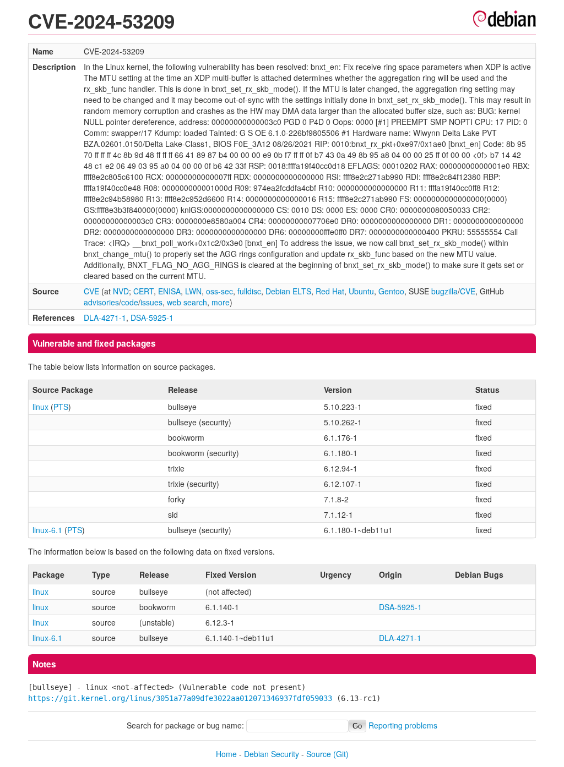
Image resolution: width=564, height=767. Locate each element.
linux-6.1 (47, 529)
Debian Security (271, 753)
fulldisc (249, 291)
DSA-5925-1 (152, 317)
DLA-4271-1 (105, 317)
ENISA (169, 291)
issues (151, 302)
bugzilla (444, 291)
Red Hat (330, 291)
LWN (193, 291)
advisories (101, 302)
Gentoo (391, 291)
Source (318, 753)
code (129, 302)
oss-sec (219, 291)
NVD (121, 291)
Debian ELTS (288, 291)
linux (40, 406)
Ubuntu (361, 291)
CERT (143, 291)
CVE (91, 291)
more (221, 302)
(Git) (341, 753)
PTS (60, 406)
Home (226, 753)
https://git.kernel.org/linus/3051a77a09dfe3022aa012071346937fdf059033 (180, 698)
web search (187, 302)
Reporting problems (402, 725)
